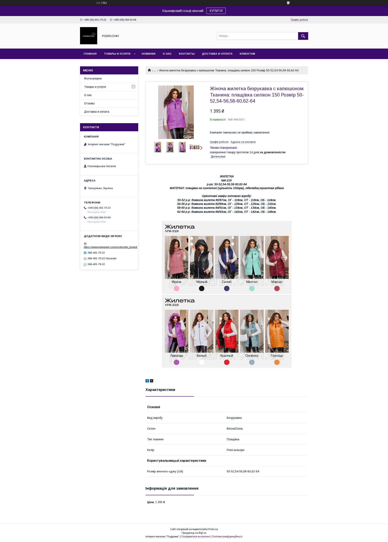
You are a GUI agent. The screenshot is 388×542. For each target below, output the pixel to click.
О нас (167, 53)
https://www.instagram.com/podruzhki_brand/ (110, 247)
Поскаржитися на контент (195, 536)
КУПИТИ (216, 11)
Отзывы (89, 103)
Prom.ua (213, 529)
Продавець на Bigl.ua (194, 532)
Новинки (148, 53)
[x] (151, 381)
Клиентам (247, 53)
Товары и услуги (117, 53)
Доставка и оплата (217, 53)
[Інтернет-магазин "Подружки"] (88, 43)
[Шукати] (303, 36)
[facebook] (147, 381)
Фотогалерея (93, 78)
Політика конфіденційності (227, 536)
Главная (90, 53)
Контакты (187, 53)
